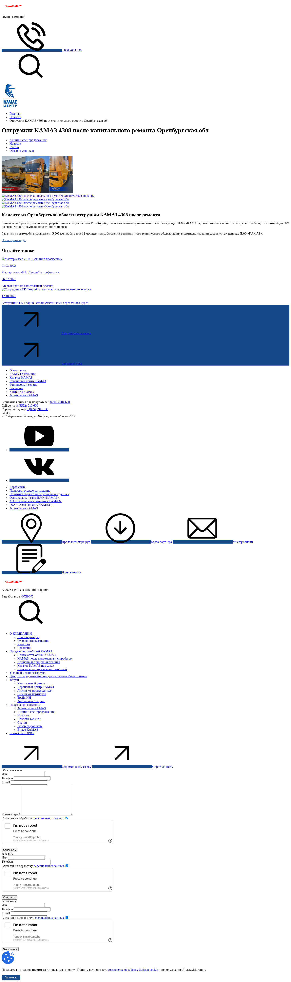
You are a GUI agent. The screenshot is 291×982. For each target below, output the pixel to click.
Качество (23, 644)
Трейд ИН (24, 697)
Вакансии (16, 388)
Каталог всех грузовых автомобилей (42, 669)
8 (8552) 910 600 (27, 405)
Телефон (7, 778)
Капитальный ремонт (32, 683)
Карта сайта (18, 487)
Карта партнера (162, 542)
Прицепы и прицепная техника (38, 662)
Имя (4, 774)
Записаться (10, 949)
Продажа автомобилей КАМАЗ (31, 651)
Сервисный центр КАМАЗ (28, 381)
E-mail (6, 782)
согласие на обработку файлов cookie (133, 969)
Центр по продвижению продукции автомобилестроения (48, 676)
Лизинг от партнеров (31, 694)
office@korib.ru (243, 542)
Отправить (9, 849)
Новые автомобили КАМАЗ (36, 655)
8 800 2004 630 (72, 50)
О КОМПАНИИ (21, 633)
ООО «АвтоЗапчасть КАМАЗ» (30, 504)
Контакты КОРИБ (22, 391)
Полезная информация (25, 704)
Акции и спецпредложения (28, 140)
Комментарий (11, 814)
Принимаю (11, 977)
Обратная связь (72, 363)
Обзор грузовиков (22, 150)
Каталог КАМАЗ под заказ (35, 665)
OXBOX (27, 596)
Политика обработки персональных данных (39, 494)
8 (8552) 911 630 (37, 409)
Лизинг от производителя (34, 690)
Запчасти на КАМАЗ (24, 395)
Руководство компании (33, 640)
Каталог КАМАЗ (21, 377)
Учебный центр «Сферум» (27, 672)
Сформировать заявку (76, 333)
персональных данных (48, 818)
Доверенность (71, 572)
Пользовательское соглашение (30, 490)
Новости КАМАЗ (29, 719)
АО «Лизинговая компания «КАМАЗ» (36, 501)
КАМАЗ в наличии (23, 374)
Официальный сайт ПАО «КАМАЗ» (34, 497)
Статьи (14, 147)
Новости (15, 143)
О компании (18, 370)
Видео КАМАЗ (27, 729)
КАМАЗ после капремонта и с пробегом (44, 658)
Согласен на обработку (33, 818)
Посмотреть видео (14, 240)
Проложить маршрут (76, 542)
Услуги (14, 679)
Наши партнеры (28, 637)
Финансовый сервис (23, 384)
